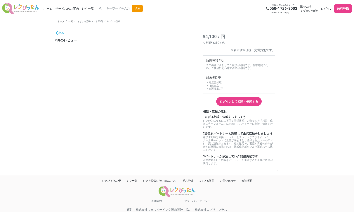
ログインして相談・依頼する (239, 101)
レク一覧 (88, 8)
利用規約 (157, 200)
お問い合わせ (228, 180)
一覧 (70, 21)
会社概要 (247, 180)
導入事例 (188, 180)
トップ (61, 21)
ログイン (327, 8)
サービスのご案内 (67, 8)
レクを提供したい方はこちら (160, 180)
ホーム (48, 8)
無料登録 (343, 8)
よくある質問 (206, 180)
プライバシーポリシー (197, 200)
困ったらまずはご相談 (309, 9)
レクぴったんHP (111, 180)
